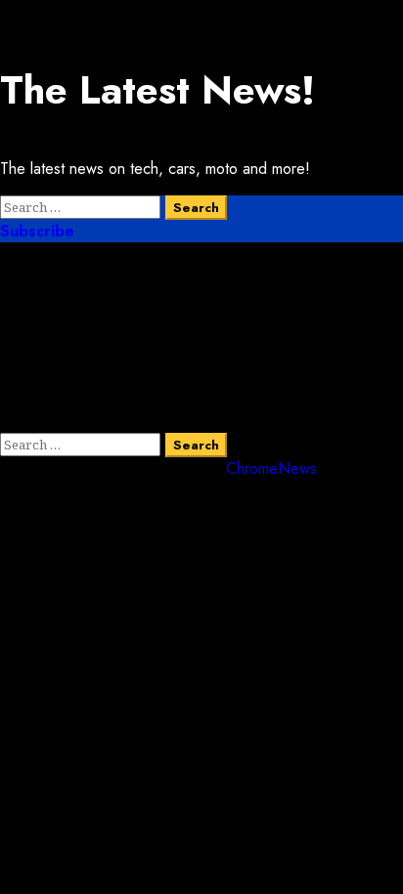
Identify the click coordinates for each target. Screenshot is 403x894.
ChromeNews (271, 468)
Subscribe (37, 231)
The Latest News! (157, 90)
